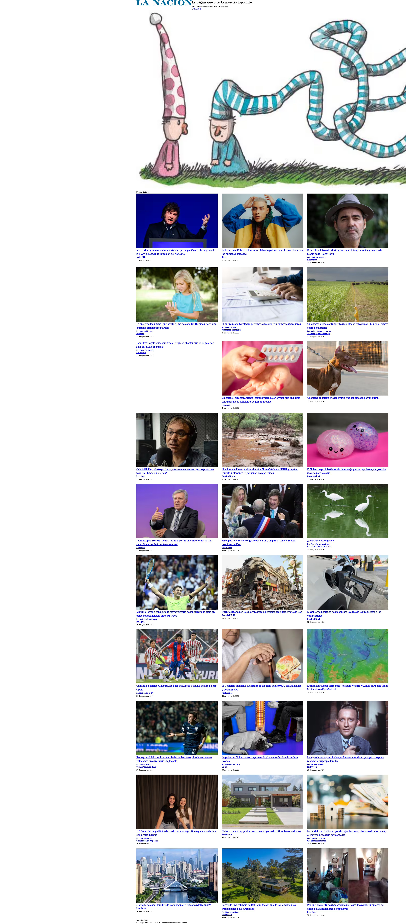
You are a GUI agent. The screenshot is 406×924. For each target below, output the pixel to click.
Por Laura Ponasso (144, 838)
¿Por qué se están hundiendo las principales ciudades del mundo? (173, 905)
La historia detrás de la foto (319, 547)
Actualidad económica (231, 330)
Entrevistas (312, 260)
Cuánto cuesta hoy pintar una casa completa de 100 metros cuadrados (261, 831)
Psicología (140, 477)
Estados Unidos (229, 477)
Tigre (224, 257)
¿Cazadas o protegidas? (320, 540)
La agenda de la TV (144, 693)
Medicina (140, 334)
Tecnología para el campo (318, 334)
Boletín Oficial (313, 477)
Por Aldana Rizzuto (144, 331)
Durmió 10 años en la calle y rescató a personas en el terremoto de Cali (262, 612)
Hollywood (312, 767)
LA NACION (196, 9)
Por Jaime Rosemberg (231, 764)
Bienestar (226, 405)
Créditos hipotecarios (316, 841)
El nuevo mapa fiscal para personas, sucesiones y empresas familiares (261, 324)
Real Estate (227, 835)
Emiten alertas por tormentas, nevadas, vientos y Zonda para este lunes (347, 686)
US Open (140, 622)
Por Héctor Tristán (229, 327)
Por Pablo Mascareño (316, 257)
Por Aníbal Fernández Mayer (319, 331)
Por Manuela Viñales (230, 912)
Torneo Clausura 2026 (146, 767)
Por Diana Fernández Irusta (319, 544)
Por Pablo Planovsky (145, 350)
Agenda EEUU (228, 615)
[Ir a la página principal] (164, 5)
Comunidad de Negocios (147, 841)
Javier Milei (141, 257)
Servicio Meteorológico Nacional (321, 689)
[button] (177, 221)
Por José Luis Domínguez (146, 619)
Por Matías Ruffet (143, 764)
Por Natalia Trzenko (315, 764)
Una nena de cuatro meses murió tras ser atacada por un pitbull (343, 398)
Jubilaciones (227, 693)
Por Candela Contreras (316, 838)
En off (224, 767)
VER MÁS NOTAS (142, 920)
